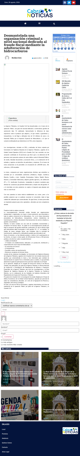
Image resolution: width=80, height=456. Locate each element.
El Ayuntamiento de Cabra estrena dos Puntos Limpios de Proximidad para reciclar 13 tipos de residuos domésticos (67, 149)
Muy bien (65, 234)
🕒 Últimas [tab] (57, 60)
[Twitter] (69, 2)
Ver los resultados (64, 262)
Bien (64, 239)
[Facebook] (65, 2)
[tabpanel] (64, 118)
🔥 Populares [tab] (69, 60)
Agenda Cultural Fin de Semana (67, 71)
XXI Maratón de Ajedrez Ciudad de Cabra (66, 84)
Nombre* (4, 327)
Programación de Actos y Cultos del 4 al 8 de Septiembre (67, 98)
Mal (63, 247)
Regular (65, 243)
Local (3, 429)
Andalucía (5, 438)
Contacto (5, 447)
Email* (3, 333)
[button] (39, 23)
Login (3, 300)
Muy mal (65, 252)
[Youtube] (74, 2)
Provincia (5, 434)
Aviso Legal (5, 452)
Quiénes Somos (7, 443)
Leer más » (5, 382)
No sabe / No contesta (66, 229)
